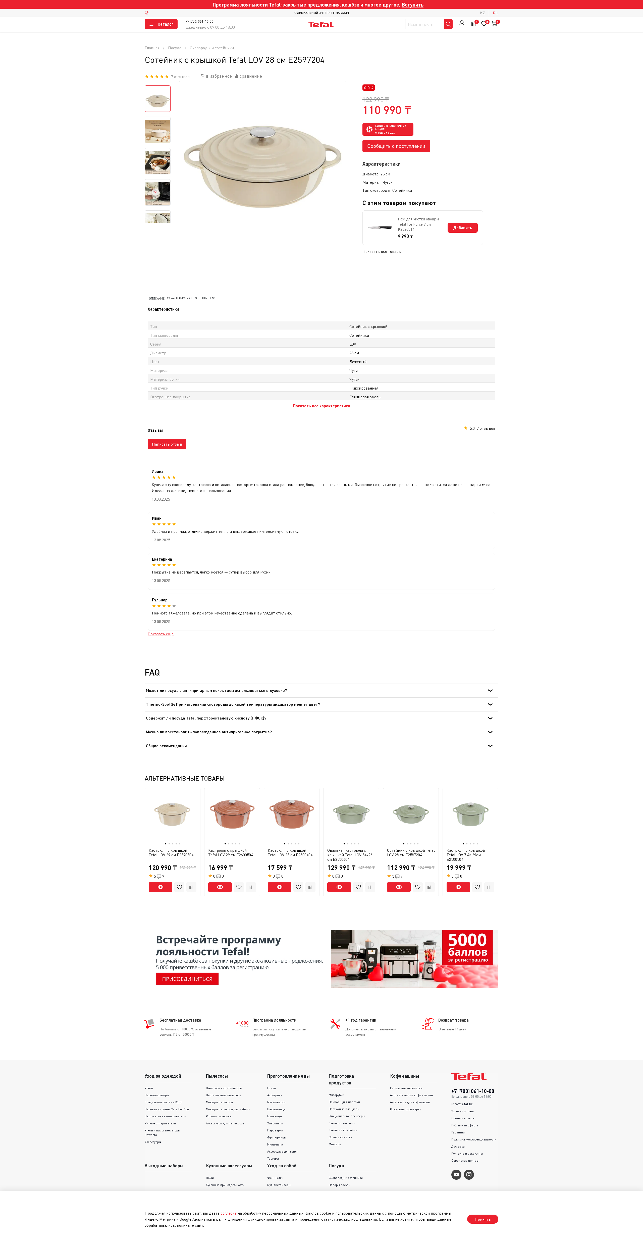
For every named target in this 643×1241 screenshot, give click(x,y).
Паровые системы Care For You (167, 1109)
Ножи (210, 1178)
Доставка (458, 1146)
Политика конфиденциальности (473, 1139)
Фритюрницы (276, 1137)
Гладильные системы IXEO (163, 1102)
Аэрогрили (274, 1095)
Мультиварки (276, 1102)
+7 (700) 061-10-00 (199, 21)
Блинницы (274, 1116)
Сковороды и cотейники (212, 47)
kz (482, 12)
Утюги (149, 1088)
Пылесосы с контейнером (224, 1088)
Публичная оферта (464, 1125)
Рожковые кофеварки (405, 1109)
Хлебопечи (275, 1123)
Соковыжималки (340, 1137)
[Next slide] (156, 192)
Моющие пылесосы (219, 1102)
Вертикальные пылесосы (223, 1095)
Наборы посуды (339, 1185)
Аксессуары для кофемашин (410, 1102)
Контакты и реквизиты (467, 1153)
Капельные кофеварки (406, 1088)
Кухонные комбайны (343, 1130)
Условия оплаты (462, 1111)
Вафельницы (276, 1109)
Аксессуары (153, 1142)
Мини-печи (275, 1144)
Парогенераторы (157, 1095)
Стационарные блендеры (347, 1116)
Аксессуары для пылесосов (225, 1123)
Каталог (165, 24)
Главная (152, 47)
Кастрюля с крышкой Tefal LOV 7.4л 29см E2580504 (466, 855)
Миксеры (335, 1144)
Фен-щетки (275, 1178)
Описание (157, 298)
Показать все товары (382, 251)
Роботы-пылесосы (219, 1116)
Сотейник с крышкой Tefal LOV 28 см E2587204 (411, 852)
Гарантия (458, 1132)
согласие (229, 1213)
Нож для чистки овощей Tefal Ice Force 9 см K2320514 (418, 224)
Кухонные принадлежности (225, 1185)
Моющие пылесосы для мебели (228, 1109)
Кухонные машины (342, 1123)
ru (495, 12)
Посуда (174, 47)
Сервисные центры (464, 1160)
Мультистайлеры (279, 1185)
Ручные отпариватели (160, 1123)
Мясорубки (336, 1095)
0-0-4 (368, 87)
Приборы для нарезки (344, 1102)
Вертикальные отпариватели (165, 1116)
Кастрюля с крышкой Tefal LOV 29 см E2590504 (171, 852)
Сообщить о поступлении (396, 146)
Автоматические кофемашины (411, 1095)
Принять (483, 1219)
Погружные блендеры (344, 1109)
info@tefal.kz (462, 1104)
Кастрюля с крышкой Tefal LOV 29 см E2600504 (230, 852)
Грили (271, 1088)
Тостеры (273, 1158)
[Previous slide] (189, 165)
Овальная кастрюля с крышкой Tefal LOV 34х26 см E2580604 (349, 855)
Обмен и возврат (463, 1118)
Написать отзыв (167, 444)
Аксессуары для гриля (282, 1151)
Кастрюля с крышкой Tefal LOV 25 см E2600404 (290, 852)
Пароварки (275, 1130)
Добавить (462, 227)
